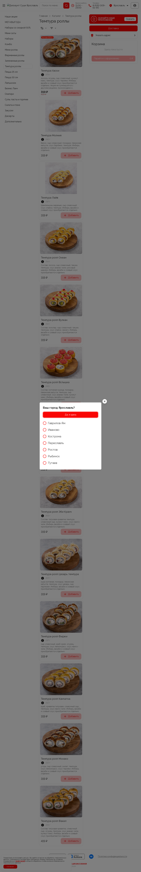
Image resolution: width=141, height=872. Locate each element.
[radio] (70, 423)
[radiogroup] (70, 443)
